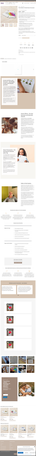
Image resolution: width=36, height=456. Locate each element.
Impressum (30, 454)
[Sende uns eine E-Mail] (34, 1)
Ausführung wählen (3, 420)
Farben (24, 52)
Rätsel (34, 52)
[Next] (35, 432)
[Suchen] (5, 2)
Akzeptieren (20, 452)
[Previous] (0, 432)
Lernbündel (13, 2)
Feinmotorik (27, 52)
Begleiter (7, 2)
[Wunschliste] (22, 3)
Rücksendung (11, 447)
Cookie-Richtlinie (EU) (3, 446)
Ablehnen (26, 452)
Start (19, 6)
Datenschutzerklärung (27, 454)
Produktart (20, 35)
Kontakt (11, 443)
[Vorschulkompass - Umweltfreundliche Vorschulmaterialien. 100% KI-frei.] (2, 3)
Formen (29, 52)
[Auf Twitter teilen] (20, 54)
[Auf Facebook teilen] (19, 54)
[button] (34, 446)
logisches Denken (32, 52)
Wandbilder (16, 2)
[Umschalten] (14, 228)
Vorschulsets (10, 2)
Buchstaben (22, 52)
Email (4, 393)
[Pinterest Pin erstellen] (23, 54)
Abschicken (5, 397)
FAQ (10, 446)
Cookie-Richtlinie (23, 454)
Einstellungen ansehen (32, 452)
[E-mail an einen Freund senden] (21, 54)
